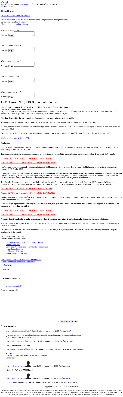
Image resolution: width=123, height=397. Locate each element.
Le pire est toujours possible (16, 253)
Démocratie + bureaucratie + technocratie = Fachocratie (27, 247)
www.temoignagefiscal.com (20, 24)
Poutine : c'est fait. (13, 245)
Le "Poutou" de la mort (14, 251)
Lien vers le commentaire (15, 331)
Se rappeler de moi (10, 278)
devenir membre (26, 4)
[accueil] (4, 2)
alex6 (69, 331)
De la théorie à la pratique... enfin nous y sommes (24, 242)
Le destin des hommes (14, 249)
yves (68, 366)
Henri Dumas (7, 11)
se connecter (51, 4)
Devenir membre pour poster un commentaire (18, 262)
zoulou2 (70, 341)
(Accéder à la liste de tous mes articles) (15, 16)
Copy (11, 35)
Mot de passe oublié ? (14, 286)
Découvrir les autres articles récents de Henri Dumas (21, 260)
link (7, 129)
